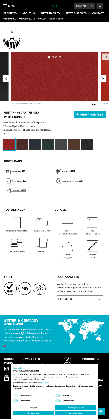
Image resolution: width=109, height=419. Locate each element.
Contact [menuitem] (98, 13)
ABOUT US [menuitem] (28, 13)
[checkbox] (16, 395)
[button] (18, 368)
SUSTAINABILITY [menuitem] (50, 13)
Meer (6, 133)
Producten (90, 359)
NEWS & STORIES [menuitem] (76, 13)
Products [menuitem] (10, 13)
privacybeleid (44, 382)
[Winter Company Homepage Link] (54, 6)
